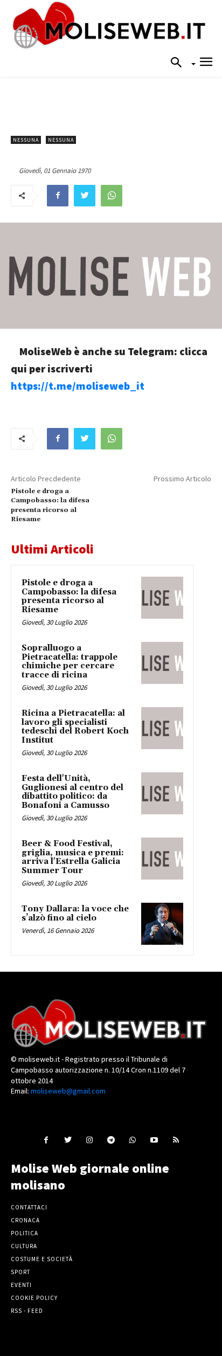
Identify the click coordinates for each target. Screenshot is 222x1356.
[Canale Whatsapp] (133, 1139)
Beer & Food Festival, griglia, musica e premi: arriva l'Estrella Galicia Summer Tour (73, 857)
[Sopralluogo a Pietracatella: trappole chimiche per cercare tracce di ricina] (162, 663)
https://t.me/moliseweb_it (77, 385)
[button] (179, 63)
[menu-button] (206, 63)
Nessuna (26, 139)
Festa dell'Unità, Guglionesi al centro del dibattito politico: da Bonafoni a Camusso (72, 792)
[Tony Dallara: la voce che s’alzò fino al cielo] (162, 924)
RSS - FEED (27, 1311)
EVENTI (21, 1285)
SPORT (20, 1272)
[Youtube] (154, 1139)
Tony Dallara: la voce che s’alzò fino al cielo (75, 913)
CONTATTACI (29, 1207)
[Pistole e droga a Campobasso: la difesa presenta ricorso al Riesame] (162, 598)
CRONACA (25, 1220)
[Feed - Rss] (176, 1139)
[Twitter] (84, 195)
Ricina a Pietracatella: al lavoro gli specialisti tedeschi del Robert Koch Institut (75, 726)
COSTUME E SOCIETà (42, 1259)
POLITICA (24, 1233)
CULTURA (24, 1246)
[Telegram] (110, 1139)
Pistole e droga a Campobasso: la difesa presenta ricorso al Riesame (69, 596)
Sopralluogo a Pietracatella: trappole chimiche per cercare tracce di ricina (69, 661)
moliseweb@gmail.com (68, 1091)
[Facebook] (57, 195)
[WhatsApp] (111, 195)
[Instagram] (89, 1139)
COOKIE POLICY (34, 1298)
